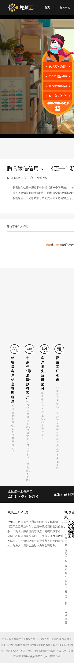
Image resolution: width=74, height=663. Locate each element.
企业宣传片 (57, 497)
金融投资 (42, 177)
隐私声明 (18, 639)
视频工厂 (12, 521)
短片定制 (66, 539)
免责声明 (56, 639)
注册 (56, 244)
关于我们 (66, 601)
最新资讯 (66, 570)
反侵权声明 (43, 639)
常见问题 (6, 639)
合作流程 (66, 586)
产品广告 (64, 497)
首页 (47, 7)
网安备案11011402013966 (18, 650)
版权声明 (30, 639)
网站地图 (66, 617)
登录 (48, 244)
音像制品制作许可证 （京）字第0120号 (41, 656)
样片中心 (65, 7)
